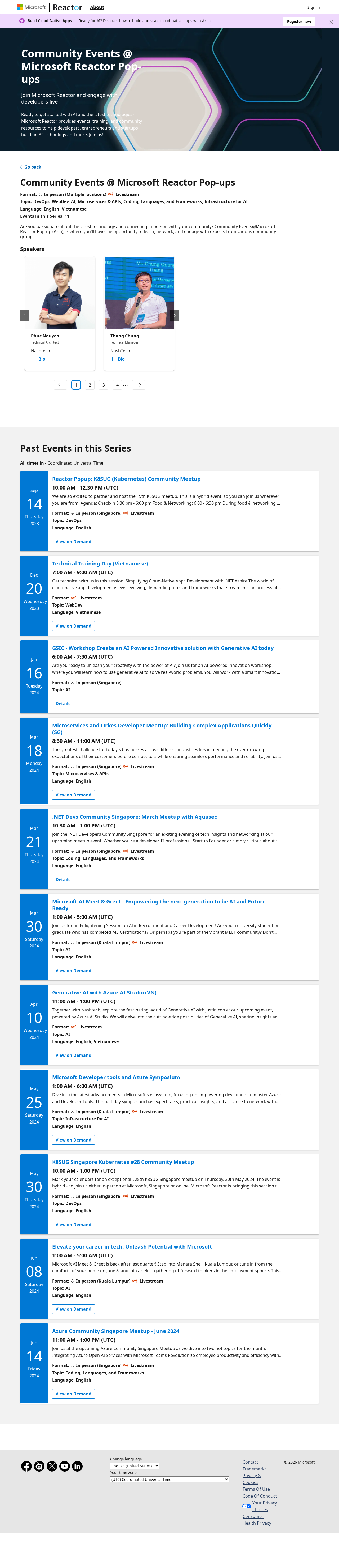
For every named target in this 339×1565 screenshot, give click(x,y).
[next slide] (174, 315)
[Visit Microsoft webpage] (32, 7)
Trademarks (255, 1469)
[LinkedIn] (78, 1467)
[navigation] (60, 385)
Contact (250, 1462)
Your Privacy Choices (264, 1506)
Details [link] (63, 703)
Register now (299, 21)
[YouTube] (65, 1467)
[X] (53, 1467)
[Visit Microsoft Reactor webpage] (67, 7)
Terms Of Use (256, 1489)
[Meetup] (40, 1467)
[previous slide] (24, 315)
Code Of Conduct (260, 1496)
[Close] (331, 22)
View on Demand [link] (73, 541)
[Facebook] (27, 1467)
